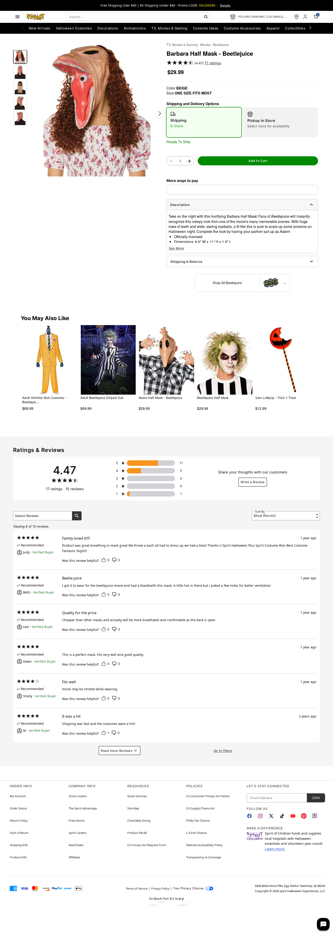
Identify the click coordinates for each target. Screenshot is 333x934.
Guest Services (137, 796)
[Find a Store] (296, 17)
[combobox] (137, 17)
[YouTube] (293, 816)
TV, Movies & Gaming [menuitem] (169, 28)
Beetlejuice (221, 45)
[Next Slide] (159, 113)
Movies (205, 45)
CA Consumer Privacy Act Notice (207, 796)
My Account (18, 796)
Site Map (133, 808)
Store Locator (78, 796)
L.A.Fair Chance (196, 833)
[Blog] (314, 816)
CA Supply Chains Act (200, 808)
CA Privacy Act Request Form (146, 845)
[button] (97, 109)
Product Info (18, 857)
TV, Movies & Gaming (182, 45)
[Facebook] (249, 816)
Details (225, 5)
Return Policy (19, 820)
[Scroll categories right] (310, 27)
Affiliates (74, 857)
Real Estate (76, 845)
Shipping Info (19, 845)
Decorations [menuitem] (107, 28)
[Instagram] (260, 816)
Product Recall (137, 833)
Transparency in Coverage (203, 857)
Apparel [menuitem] (273, 28)
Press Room (77, 820)
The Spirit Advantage (83, 808)
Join (316, 798)
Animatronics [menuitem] (135, 28)
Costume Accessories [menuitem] (242, 28)
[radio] (203, 122)
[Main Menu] (17, 17)
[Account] (306, 17)
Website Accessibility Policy (204, 845)
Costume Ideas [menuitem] (205, 28)
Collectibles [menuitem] (295, 28)
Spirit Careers (78, 833)
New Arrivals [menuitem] (40, 28)
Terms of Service (136, 888)
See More (176, 248)
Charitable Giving (138, 820)
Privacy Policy (160, 888)
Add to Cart (258, 161)
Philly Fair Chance (198, 820)
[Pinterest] (303, 816)
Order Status (18, 808)
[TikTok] (282, 816)
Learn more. (275, 849)
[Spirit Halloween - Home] (36, 17)
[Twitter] (271, 816)
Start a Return (19, 833)
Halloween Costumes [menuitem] (74, 28)
